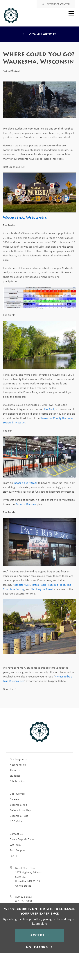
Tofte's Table (39, 585)
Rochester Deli (21, 585)
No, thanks (37, 947)
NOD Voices (17, 821)
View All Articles (42, 34)
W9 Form (15, 845)
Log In (13, 856)
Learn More (39, 923)
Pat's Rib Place (56, 585)
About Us (15, 770)
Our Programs (18, 759)
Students (15, 775)
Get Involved (17, 793)
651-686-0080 (23, 901)
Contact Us (16, 834)
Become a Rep (18, 805)
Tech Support (17, 850)
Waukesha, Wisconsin (25, 217)
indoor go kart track (25, 483)
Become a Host (19, 816)
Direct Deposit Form (22, 839)
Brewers (31, 504)
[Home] (12, 15)
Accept (37, 935)
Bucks (18, 504)
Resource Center (58, 4)
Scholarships (17, 781)
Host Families (18, 764)
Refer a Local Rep (20, 810)
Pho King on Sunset (42, 589)
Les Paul (49, 409)
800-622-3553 (23, 897)
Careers (14, 799)
